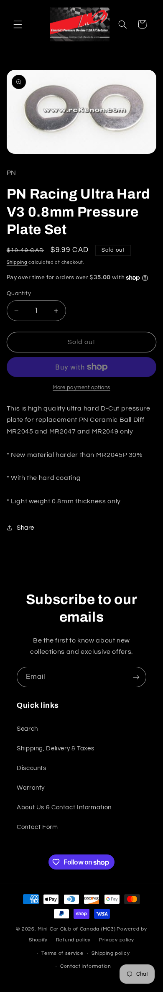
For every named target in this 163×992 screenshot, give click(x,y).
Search (27, 729)
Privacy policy (116, 940)
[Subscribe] (136, 677)
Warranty (31, 788)
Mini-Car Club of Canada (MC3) (76, 929)
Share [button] (25, 528)
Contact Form (37, 827)
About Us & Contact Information (64, 807)
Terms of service (62, 953)
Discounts (31, 768)
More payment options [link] (81, 387)
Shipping (17, 262)
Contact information (85, 966)
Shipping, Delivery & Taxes (55, 748)
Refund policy (73, 940)
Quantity (19, 293)
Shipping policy (111, 953)
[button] (17, 24)
